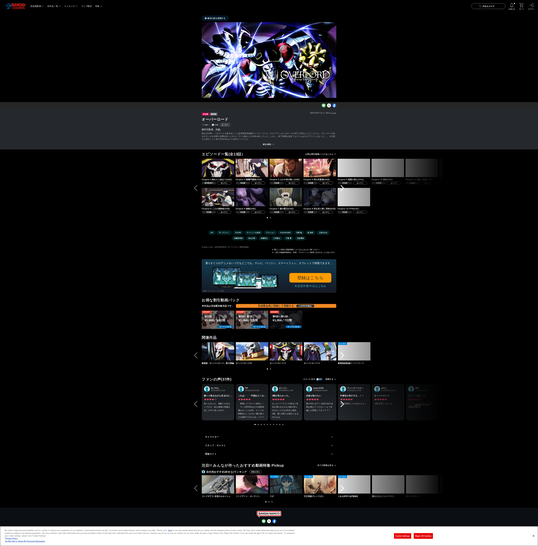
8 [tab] (276, 424)
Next (342, 188)
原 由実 (310, 233)
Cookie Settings (403, 536)
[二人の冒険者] (218, 197)
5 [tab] (267, 424)
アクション (270, 233)
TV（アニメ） (224, 233)
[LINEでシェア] (324, 105)
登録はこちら (310, 277)
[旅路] (252, 197)
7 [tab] (273, 424)
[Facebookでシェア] (334, 105)
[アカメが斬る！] (456, 484)
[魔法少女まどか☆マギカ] (388, 484)
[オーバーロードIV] (252, 351)
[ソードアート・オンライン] (252, 484)
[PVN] (354, 197)
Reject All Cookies (423, 536)
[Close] (533, 536)
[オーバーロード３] (286, 351)
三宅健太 (276, 238)
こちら (333, 113)
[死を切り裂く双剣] (319, 197)
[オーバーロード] (422, 484)
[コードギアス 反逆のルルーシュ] (218, 484)
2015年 (238, 233)
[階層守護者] (252, 168)
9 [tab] (279, 424)
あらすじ (224, 183)
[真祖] (388, 168)
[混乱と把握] (421, 168)
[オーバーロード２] (320, 351)
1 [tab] (267, 217)
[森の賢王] (286, 197)
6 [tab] (270, 424)
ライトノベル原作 (253, 233)
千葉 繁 (288, 238)
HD (212, 233)
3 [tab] (261, 424)
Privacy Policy (11, 539)
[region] (269, 536)
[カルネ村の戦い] (286, 168)
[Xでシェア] (329, 105)
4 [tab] (264, 424)
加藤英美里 (238, 238)
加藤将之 (264, 238)
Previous (196, 188)
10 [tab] (282, 424)
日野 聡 (299, 233)
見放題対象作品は (310, 285)
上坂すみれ (323, 233)
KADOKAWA (285, 233)
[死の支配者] (319, 168)
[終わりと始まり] (218, 168)
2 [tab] (270, 217)
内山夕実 (251, 238)
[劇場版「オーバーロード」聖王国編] (218, 351)
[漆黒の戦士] (354, 168)
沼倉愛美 (300, 238)
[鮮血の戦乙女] (455, 168)
